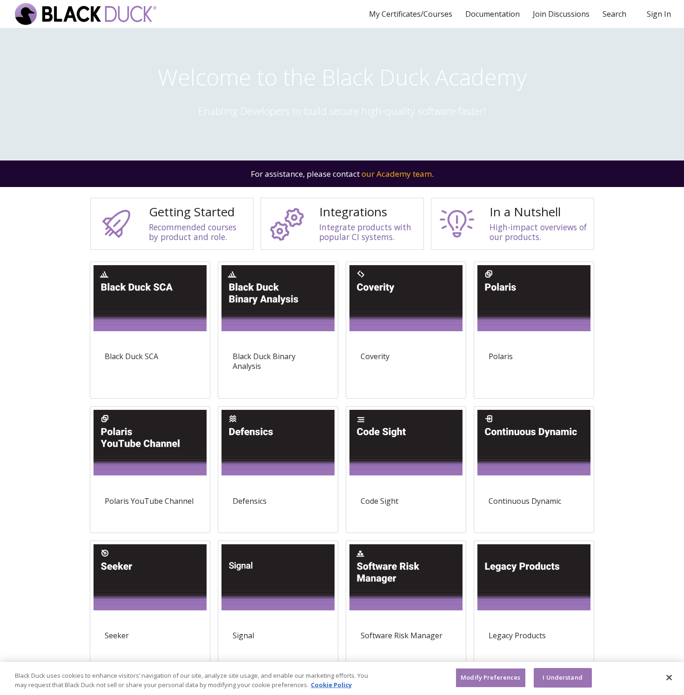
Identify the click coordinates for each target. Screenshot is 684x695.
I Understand (563, 677)
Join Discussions (562, 14)
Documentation (493, 14)
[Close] (669, 677)
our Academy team (397, 173)
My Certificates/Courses (411, 14)
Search (614, 14)
